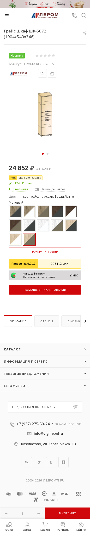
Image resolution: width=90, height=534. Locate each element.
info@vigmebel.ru (48, 433)
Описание (18, 321)
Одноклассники (51, 462)
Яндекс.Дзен (63, 462)
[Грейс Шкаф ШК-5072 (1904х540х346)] (45, 114)
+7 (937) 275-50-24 (33, 424)
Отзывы (46, 321)
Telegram (39, 462)
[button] (42, 153)
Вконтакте (27, 462)
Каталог (12, 349)
